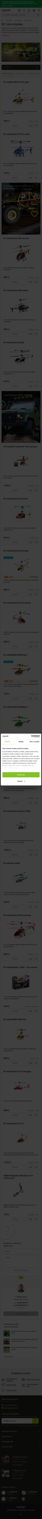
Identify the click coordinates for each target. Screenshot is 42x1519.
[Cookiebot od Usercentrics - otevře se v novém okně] (31, 736)
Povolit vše (21, 775)
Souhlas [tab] (7, 741)
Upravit (19, 781)
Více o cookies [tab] (34, 741)
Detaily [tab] (21, 741)
